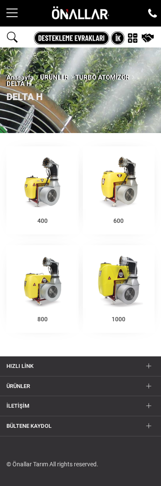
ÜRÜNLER (54, 77)
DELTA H (18, 84)
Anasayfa (19, 77)
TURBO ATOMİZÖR (102, 77)
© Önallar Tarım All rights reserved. (52, 464)
